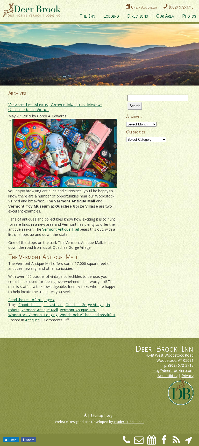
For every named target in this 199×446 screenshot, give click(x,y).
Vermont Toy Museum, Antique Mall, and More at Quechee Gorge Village (55, 107)
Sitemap (96, 415)
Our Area (165, 15)
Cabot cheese (29, 304)
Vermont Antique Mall (40, 309)
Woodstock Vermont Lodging (33, 314)
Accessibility (167, 375)
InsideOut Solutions (128, 422)
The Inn (87, 15)
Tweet (13, 439)
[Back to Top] (85, 415)
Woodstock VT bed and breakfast (88, 314)
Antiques (32, 319)
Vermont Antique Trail (60, 229)
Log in (111, 415)
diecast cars (53, 304)
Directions (137, 15)
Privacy (188, 375)
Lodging (111, 15)
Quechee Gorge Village (85, 304)
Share (30, 439)
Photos (189, 15)
